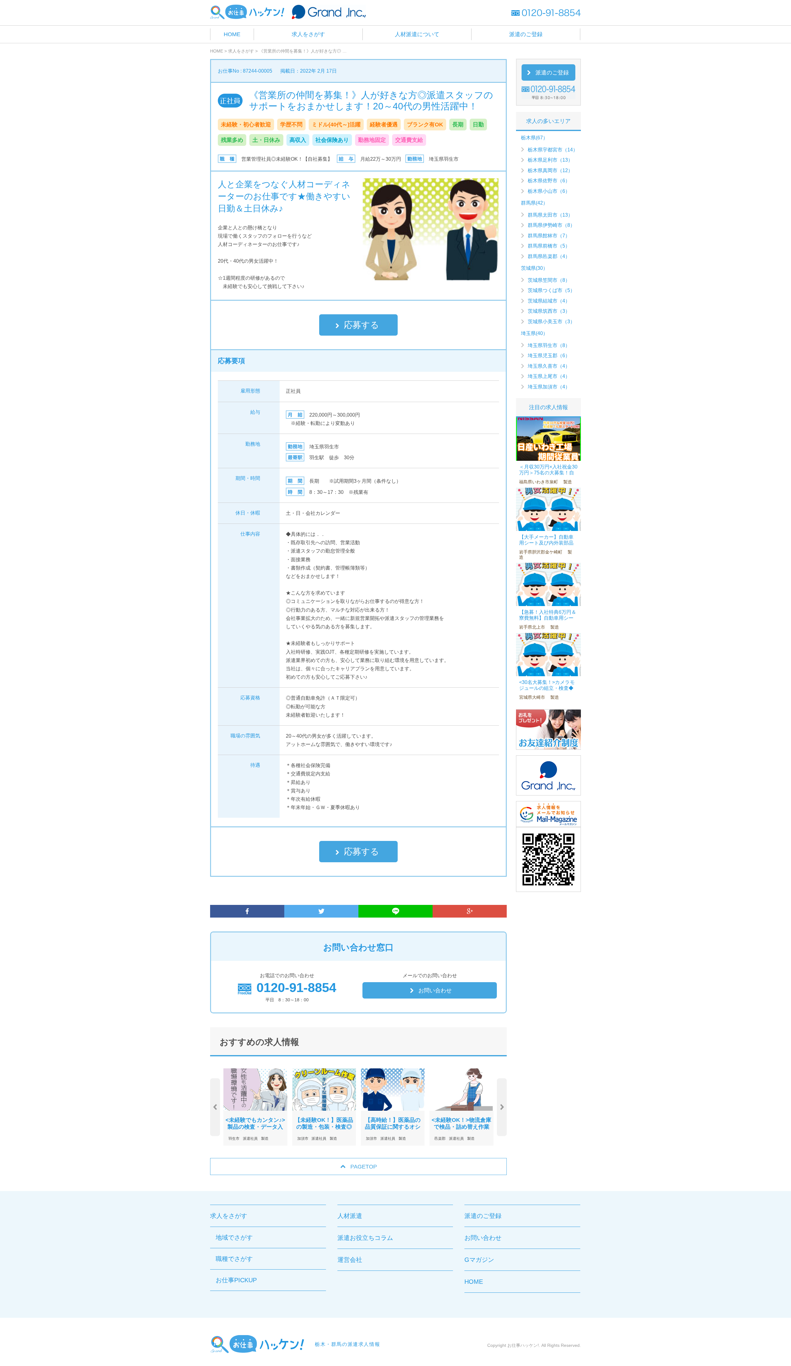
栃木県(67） (534, 137)
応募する (361, 325)
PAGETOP (363, 1167)
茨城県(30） (534, 268)
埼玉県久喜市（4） (549, 366)
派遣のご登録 (526, 34)
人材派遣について (417, 34)
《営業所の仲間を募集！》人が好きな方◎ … (303, 51)
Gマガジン (479, 1259)
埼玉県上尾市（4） (549, 376)
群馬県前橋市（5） (549, 245)
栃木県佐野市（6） (549, 180)
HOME (232, 34)
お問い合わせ (435, 990)
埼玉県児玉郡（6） (549, 355)
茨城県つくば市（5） (551, 290)
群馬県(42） (534, 203)
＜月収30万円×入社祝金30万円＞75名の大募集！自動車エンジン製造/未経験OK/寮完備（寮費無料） (548, 475)
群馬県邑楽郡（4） (549, 256)
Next (502, 1107)
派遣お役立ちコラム (365, 1237)
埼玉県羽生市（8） (549, 345)
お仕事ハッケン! (523, 1345)
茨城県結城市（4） (549, 300)
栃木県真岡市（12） (550, 170)
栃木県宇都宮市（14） (553, 149)
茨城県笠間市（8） (549, 280)
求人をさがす (308, 34)
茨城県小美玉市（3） (551, 321)
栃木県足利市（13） (550, 160)
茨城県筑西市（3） (549, 311)
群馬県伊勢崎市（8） (551, 225)
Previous (215, 1107)
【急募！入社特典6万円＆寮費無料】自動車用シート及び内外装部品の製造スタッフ (547, 621)
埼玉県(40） (534, 333)
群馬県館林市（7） (549, 235)
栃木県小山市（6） (549, 191)
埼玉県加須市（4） (549, 386)
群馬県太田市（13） (550, 215)
